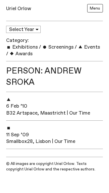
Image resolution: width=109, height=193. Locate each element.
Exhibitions (24, 47)
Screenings (60, 47)
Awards (23, 54)
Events (91, 47)
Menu (95, 8)
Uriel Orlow (18, 8)
